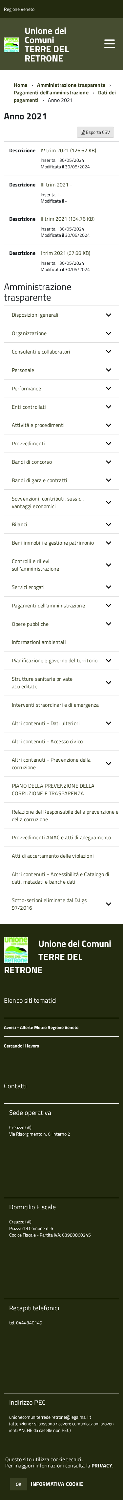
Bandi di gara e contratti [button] (39, 480)
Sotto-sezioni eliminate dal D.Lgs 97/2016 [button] (49, 904)
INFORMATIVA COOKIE (57, 1484)
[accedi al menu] (109, 43)
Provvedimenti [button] (28, 443)
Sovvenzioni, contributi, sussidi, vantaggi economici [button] (48, 502)
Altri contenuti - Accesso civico (47, 741)
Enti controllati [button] (29, 407)
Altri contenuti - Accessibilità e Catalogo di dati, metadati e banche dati (60, 878)
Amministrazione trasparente (71, 85)
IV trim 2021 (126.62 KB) (68, 150)
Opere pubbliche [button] (30, 624)
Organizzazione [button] (29, 333)
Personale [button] (23, 370)
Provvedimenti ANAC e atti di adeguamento (61, 837)
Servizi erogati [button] (28, 587)
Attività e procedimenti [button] (38, 425)
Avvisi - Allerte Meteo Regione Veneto (41, 1027)
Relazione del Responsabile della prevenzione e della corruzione (65, 815)
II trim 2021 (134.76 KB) (67, 219)
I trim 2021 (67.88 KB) (65, 253)
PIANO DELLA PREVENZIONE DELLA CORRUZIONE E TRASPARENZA (53, 789)
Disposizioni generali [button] (35, 315)
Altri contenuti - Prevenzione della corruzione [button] (51, 763)
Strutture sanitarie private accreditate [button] (42, 682)
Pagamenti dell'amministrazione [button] (48, 605)
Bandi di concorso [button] (32, 462)
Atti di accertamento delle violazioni (53, 856)
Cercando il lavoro (21, 1045)
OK (18, 1484)
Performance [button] (26, 388)
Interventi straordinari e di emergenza (55, 705)
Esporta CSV (97, 132)
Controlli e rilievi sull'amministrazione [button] (35, 565)
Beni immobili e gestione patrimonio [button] (53, 543)
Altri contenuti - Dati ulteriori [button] (46, 723)
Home (21, 85)
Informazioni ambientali (39, 642)
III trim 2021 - (56, 184)
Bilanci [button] (19, 524)
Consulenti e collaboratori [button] (41, 352)
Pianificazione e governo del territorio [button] (54, 660)
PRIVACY (102, 1465)
